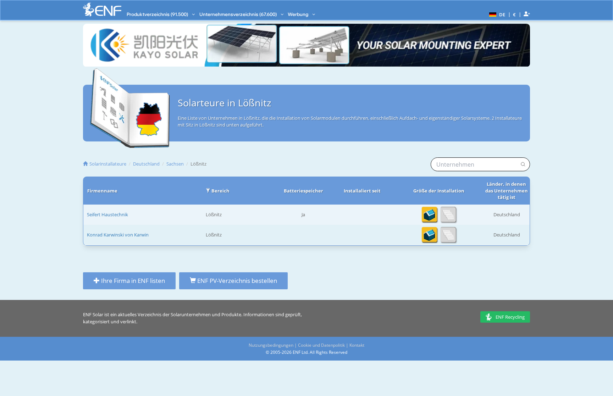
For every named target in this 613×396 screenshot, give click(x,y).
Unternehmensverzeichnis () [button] (238, 14)
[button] (496, 14)
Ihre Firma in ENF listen (132, 281)
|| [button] (514, 14)
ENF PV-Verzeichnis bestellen (236, 281)
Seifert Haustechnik (107, 214)
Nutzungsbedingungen (271, 345)
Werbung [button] (298, 14)
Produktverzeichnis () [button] (158, 14)
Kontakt (356, 345)
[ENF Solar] (102, 9)
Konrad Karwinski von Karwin (118, 235)
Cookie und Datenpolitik (321, 345)
